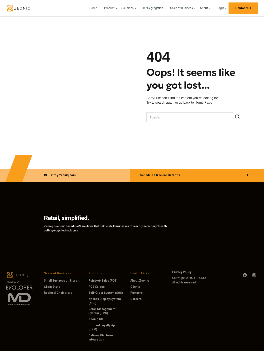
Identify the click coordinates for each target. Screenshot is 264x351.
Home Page (203, 102)
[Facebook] (245, 275)
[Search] (237, 117)
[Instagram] (254, 275)
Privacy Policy (181, 272)
